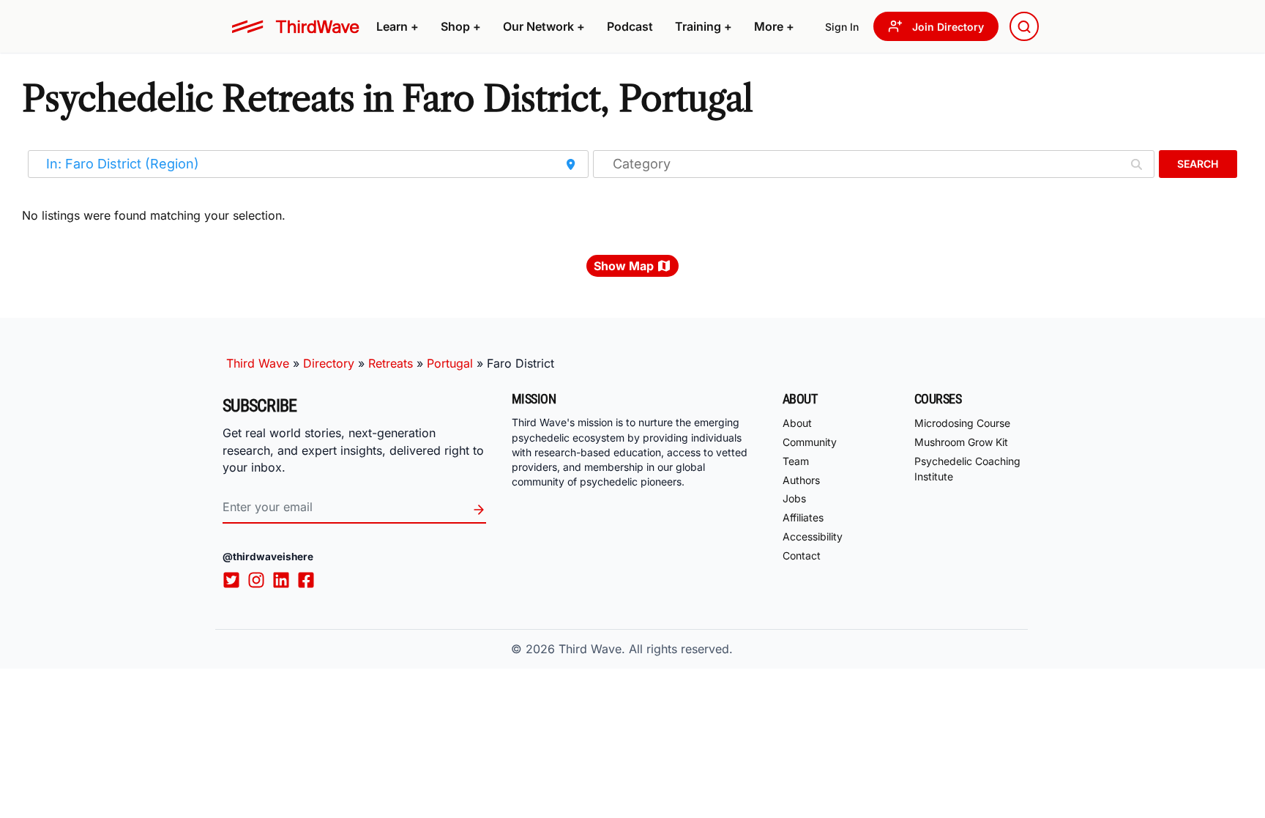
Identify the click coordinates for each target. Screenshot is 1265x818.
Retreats (390, 363)
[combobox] (1024, 26)
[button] (397, 26)
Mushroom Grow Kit (961, 442)
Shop (461, 26)
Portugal (450, 363)
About (797, 423)
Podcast (630, 26)
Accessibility (813, 536)
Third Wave (257, 363)
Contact (802, 555)
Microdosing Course (962, 423)
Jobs (794, 498)
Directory (328, 363)
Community (810, 442)
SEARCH (1197, 163)
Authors (801, 480)
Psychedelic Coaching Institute (967, 469)
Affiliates (803, 517)
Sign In (842, 27)
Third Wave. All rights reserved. (646, 649)
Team (796, 461)
